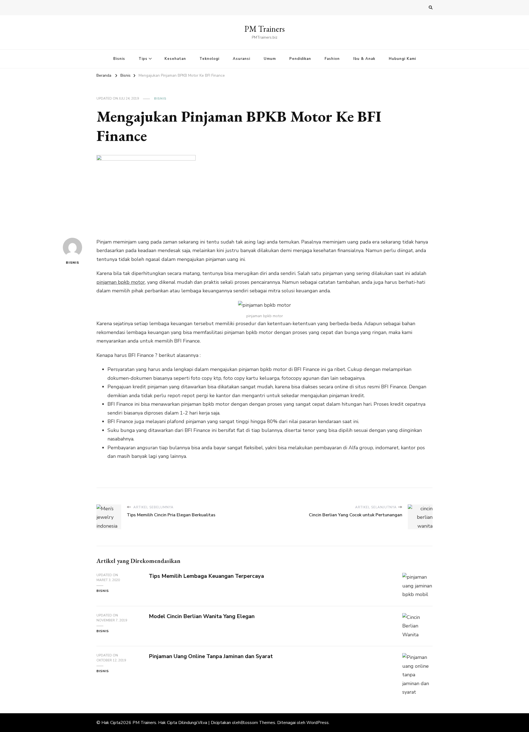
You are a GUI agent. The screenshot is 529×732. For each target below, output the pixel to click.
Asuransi (241, 58)
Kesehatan (175, 58)
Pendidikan (300, 58)
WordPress (317, 723)
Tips (143, 58)
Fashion (332, 58)
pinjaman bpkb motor (120, 282)
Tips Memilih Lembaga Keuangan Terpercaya (206, 576)
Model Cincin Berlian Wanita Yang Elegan (202, 616)
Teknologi (209, 58)
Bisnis (119, 58)
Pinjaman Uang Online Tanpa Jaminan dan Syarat (211, 656)
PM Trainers (264, 28)
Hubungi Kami (402, 58)
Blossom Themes (258, 723)
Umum (270, 58)
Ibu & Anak (364, 58)
